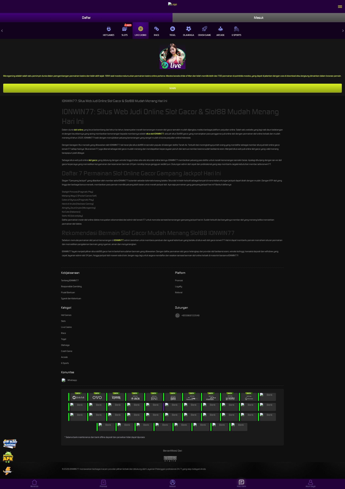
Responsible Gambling (71, 286)
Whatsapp (72, 380)
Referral (178, 292)
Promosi (179, 280)
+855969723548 (190, 315)
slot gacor (92, 160)
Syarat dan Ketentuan (71, 298)
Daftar (86, 17)
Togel (173, 35)
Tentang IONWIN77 (70, 280)
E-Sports (236, 35)
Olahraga (188, 35)
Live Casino (140, 35)
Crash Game (204, 35)
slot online (78, 129)
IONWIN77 (118, 240)
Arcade (220, 35)
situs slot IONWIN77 (155, 133)
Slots (125, 35)
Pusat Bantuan (68, 292)
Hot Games (108, 35)
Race (156, 35)
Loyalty (178, 286)
